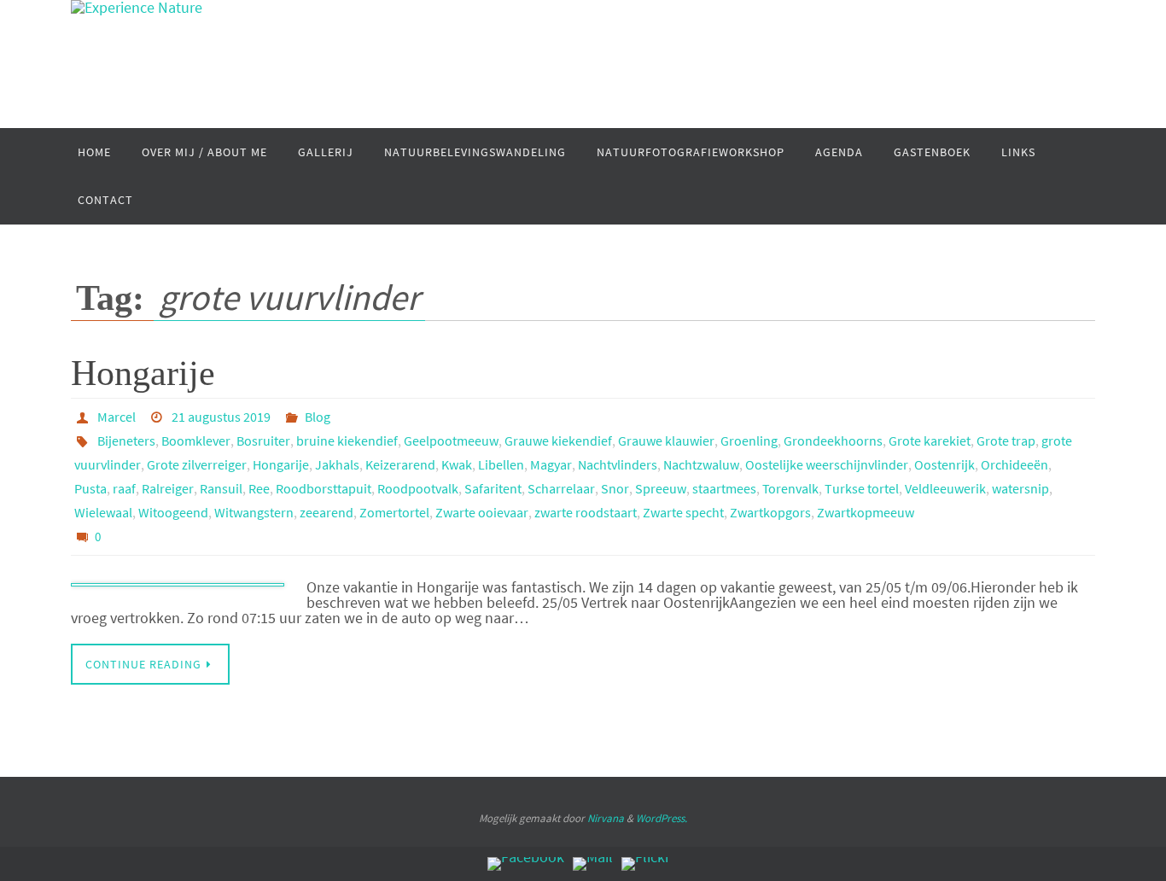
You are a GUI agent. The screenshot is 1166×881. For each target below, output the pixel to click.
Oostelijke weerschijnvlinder (826, 464)
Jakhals (337, 464)
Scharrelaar (561, 488)
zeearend (326, 512)
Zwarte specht (683, 512)
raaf (124, 488)
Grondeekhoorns (833, 440)
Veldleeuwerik (945, 488)
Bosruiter (263, 440)
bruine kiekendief (347, 440)
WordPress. (661, 818)
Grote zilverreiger (197, 464)
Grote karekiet (930, 440)
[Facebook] (525, 864)
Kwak (456, 464)
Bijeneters (126, 440)
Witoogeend (173, 512)
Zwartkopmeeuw (865, 512)
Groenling (749, 440)
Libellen (501, 464)
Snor (615, 488)
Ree (259, 488)
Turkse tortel (862, 488)
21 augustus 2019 (221, 416)
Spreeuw (660, 488)
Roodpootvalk (417, 488)
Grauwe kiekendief (558, 440)
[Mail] (593, 864)
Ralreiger (168, 488)
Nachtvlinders (617, 464)
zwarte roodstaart (585, 512)
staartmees (724, 488)
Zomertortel (394, 512)
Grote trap (1006, 440)
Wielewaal (103, 512)
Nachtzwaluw (701, 464)
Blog (317, 416)
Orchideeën (1014, 464)
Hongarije (143, 373)
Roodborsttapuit (323, 488)
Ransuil (221, 488)
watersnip (1020, 488)
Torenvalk (790, 488)
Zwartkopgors (770, 512)
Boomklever (195, 440)
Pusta (90, 488)
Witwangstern (254, 512)
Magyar (551, 464)
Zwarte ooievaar (481, 512)
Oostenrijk (944, 464)
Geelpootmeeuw (451, 440)
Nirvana (605, 818)
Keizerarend (400, 464)
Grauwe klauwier (666, 440)
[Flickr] (645, 864)
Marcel (116, 416)
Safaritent (493, 488)
